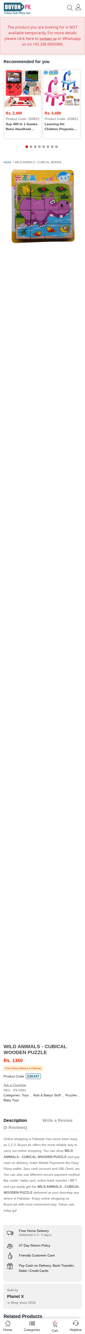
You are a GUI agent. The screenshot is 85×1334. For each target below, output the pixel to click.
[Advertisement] (42, 1009)
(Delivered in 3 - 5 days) (35, 1235)
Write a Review (57, 1120)
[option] (42, 206)
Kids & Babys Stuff (47, 1095)
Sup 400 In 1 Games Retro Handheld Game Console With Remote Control (22, 127)
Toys (25, 1095)
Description (15, 1120)
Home (7, 162)
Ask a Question (15, 1085)
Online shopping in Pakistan (24, 1139)
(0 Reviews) (15, 1127)
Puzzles (71, 1095)
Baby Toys (11, 1100)
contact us (48, 38)
